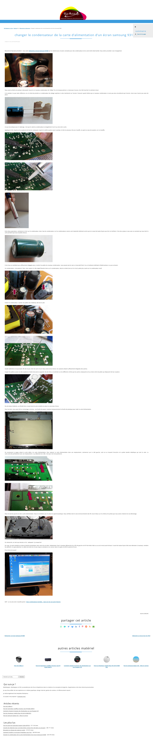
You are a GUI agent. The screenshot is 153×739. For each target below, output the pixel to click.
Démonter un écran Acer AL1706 (141, 636)
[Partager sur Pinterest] (82, 626)
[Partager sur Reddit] (86, 626)
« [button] (14, 636)
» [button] (141, 636)
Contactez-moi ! (21, 696)
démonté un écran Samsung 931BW (38, 51)
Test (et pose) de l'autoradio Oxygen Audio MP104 (16, 725)
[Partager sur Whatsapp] (61, 626)
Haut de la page (141, 34)
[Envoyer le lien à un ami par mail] (93, 626)
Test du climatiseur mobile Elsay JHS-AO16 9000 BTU (107, 666)
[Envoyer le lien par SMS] (65, 626)
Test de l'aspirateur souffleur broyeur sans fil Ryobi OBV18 (48, 666)
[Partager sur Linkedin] (76, 626)
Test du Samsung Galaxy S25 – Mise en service (136, 665)
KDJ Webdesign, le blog (8, 28)
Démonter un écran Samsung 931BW (15, 636)
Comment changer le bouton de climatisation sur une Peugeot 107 (77, 666)
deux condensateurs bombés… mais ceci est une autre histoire (43, 602)
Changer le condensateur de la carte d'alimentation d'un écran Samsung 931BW (76, 35)
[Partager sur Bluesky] (72, 626)
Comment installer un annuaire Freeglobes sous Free (17, 732)
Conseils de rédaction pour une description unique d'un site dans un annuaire (24, 728)
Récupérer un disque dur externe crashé (14, 730)
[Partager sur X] (68, 626)
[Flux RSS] (89, 626)
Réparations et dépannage (25, 28)
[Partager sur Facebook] (79, 626)
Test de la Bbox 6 (18, 665)
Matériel (15, 28)
